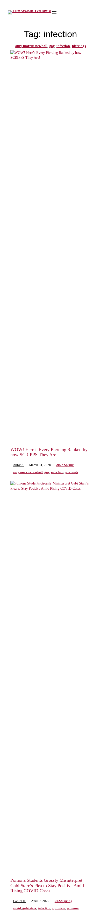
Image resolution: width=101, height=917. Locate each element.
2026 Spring (65, 465)
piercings (79, 46)
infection (63, 46)
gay (51, 46)
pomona (72, 908)
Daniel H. (19, 901)
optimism (58, 908)
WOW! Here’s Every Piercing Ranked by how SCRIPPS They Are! (48, 452)
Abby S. (18, 465)
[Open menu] (54, 12)
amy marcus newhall (31, 46)
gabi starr (29, 908)
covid (17, 908)
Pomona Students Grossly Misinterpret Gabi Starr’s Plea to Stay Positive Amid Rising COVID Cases (47, 885)
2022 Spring (63, 901)
